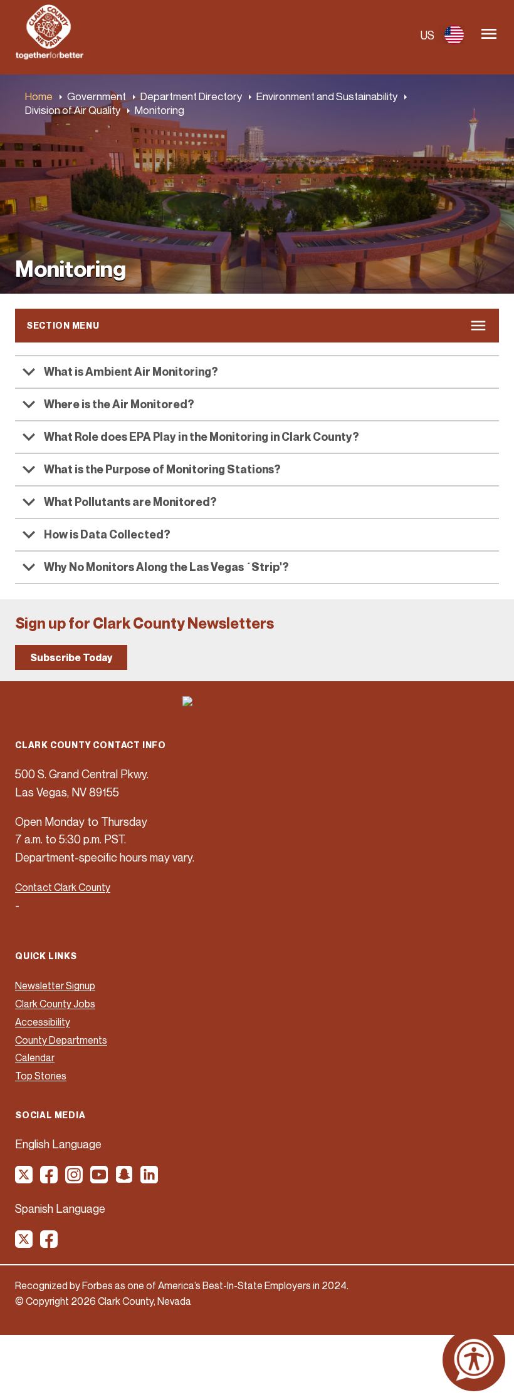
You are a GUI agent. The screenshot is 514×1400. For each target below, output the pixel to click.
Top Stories (40, 1075)
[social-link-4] (99, 1179)
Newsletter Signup (55, 985)
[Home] (49, 56)
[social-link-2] (49, 1179)
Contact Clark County (62, 887)
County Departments (61, 1040)
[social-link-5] (124, 1179)
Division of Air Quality (72, 109)
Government (96, 96)
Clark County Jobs (55, 1003)
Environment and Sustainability (326, 96)
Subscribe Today (71, 657)
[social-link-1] (24, 1179)
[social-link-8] (49, 1243)
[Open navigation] (489, 35)
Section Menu (62, 325)
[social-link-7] (24, 1243)
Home (39, 96)
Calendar (35, 1057)
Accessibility (42, 1022)
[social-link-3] (74, 1179)
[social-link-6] (149, 1179)
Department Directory (191, 96)
